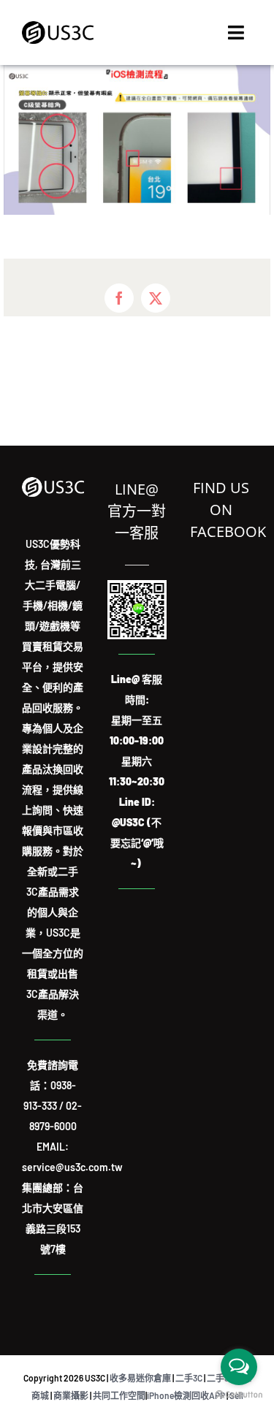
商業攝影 (70, 1395)
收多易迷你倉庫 (140, 1378)
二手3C (188, 1378)
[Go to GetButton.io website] (239, 1395)
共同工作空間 (119, 1395)
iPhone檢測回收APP (186, 1395)
